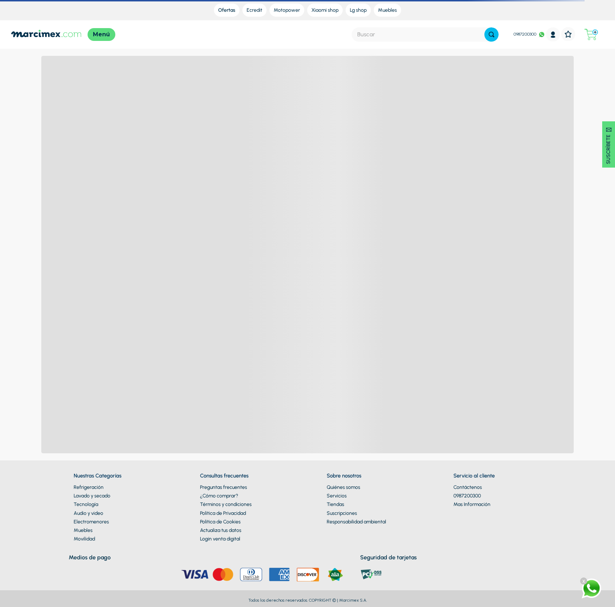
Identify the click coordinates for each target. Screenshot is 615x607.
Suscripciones (342, 513)
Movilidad (84, 539)
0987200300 (525, 34)
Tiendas (335, 504)
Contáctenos (467, 487)
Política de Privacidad (223, 513)
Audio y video (88, 513)
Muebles (83, 530)
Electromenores (91, 522)
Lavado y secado (92, 496)
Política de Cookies (220, 522)
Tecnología (86, 504)
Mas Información (471, 504)
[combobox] (425, 34)
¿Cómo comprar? (219, 496)
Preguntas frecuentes (223, 487)
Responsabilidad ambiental (356, 522)
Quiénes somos (343, 487)
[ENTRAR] (553, 34)
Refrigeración (89, 487)
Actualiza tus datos (220, 530)
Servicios (337, 496)
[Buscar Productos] (491, 34)
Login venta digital (220, 539)
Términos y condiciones (226, 504)
